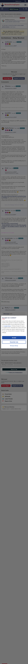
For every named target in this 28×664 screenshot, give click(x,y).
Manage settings (14, 345)
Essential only (14, 342)
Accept (14, 338)
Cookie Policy (7, 326)
